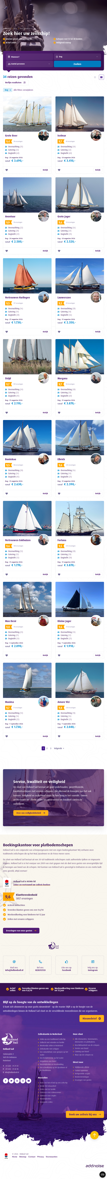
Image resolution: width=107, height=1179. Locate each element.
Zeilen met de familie (47, 1089)
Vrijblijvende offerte (82, 1067)
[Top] (94, 1135)
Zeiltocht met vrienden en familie (52, 1042)
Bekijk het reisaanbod (48, 1086)
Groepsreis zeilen (46, 1102)
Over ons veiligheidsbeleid (28, 813)
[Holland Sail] (17, 1039)
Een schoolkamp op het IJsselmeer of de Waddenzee (53, 1068)
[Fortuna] (79, 518)
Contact (31, 1157)
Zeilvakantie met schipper (49, 1049)
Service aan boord (81, 1048)
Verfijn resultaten (13, 82)
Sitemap (22, 1157)
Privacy (40, 1157)
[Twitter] (11, 1080)
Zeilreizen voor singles (48, 1095)
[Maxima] (27, 680)
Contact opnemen (81, 1070)
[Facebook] (5, 1080)
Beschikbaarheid (25, 28)
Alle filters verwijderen (23, 90)
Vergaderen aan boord (48, 1061)
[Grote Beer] (27, 114)
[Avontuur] (27, 195)
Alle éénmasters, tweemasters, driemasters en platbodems (86, 1040)
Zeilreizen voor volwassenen (50, 1092)
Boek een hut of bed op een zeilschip (53, 1083)
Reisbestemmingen (82, 1077)
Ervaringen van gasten (83, 1080)
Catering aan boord (82, 1051)
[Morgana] (79, 356)
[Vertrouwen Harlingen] (27, 275)
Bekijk (45, 170)
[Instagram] (22, 1080)
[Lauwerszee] (79, 275)
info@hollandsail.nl (12, 1072)
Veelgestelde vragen (82, 1073)
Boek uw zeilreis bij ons (83, 1114)
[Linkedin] (17, 1080)
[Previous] (7, 1176)
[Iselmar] (79, 114)
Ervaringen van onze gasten (19, 930)
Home (15, 28)
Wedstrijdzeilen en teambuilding (51, 1064)
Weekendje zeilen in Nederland (51, 1045)
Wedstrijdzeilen (45, 1099)
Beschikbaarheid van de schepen (87, 1045)
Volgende (58, 748)
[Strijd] (27, 356)
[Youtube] (28, 1080)
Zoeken (77, 63)
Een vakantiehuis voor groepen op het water (54, 1053)
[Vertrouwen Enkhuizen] (27, 518)
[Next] (76, 1176)
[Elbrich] (79, 437)
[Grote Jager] (79, 195)
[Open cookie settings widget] (102, 1174)
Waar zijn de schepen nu (84, 1055)
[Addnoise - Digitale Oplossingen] (95, 1165)
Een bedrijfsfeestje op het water (51, 1058)
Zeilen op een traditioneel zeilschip (52, 1039)
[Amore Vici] (79, 680)
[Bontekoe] (27, 437)
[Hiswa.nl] (7, 883)
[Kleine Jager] (79, 599)
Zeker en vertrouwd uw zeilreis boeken (31, 884)
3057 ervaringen (24, 898)
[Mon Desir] (27, 599)
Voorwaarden (51, 1157)
